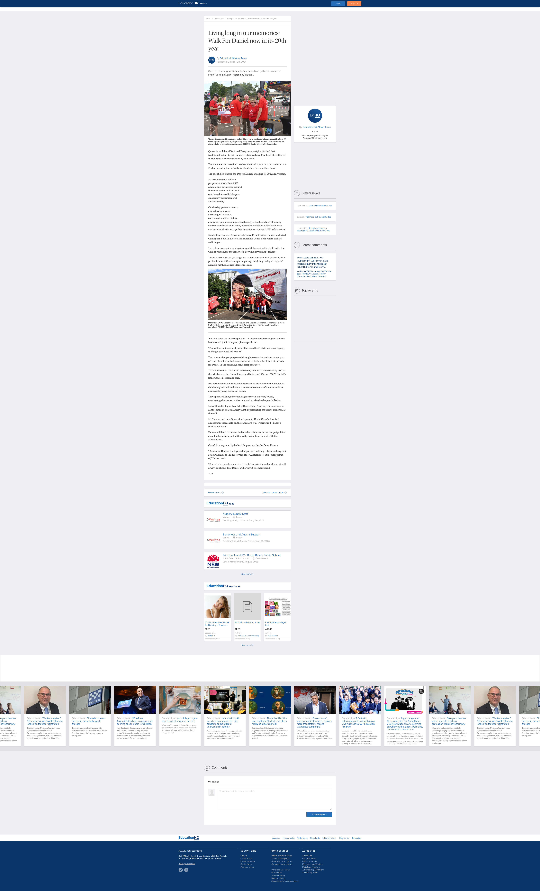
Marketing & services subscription (280, 871)
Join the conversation (273, 492)
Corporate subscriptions (281, 864)
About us (276, 838)
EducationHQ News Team (233, 58)
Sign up (354, 3)
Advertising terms (310, 872)
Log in (338, 3)
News (208, 19)
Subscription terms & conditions (285, 881)
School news (219, 19)
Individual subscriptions (281, 856)
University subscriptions (281, 861)
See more (246, 574)
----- (272, 867)
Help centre (344, 838)
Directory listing (278, 878)
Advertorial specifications (313, 870)
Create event (246, 864)
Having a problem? (187, 863)
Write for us (302, 838)
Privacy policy (289, 838)
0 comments (214, 492)
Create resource (247, 861)
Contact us (356, 838)
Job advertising (278, 875)
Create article (246, 858)
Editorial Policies (329, 838)
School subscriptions (280, 858)
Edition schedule (309, 861)
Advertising (307, 856)
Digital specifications (311, 867)
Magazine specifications (312, 864)
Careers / (314, 217)
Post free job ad (247, 867)
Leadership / (314, 205)
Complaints (315, 838)
